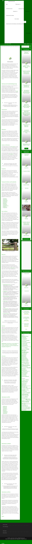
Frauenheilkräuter (24, 338)
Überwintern (24, 409)
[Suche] (30, 47)
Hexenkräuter (24, 354)
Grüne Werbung (5, 526)
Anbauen (24, 379)
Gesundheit (28, 392)
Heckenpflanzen (27, 393)
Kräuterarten (24, 357)
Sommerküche (24, 367)
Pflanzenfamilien (25, 366)
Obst (28, 362)
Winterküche (24, 373)
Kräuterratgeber (24, 397)
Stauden (29, 367)
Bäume (27, 336)
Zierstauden (24, 374)
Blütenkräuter (24, 385)
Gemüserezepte (24, 343)
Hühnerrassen (12, 267)
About (7, 4)
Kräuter (24, 356)
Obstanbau (28, 398)
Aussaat (23, 382)
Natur (26, 398)
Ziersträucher (24, 375)
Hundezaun (3, 329)
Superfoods (24, 370)
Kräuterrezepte (25, 359)
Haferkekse (26, 201)
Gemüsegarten (24, 391)
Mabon (27, 397)
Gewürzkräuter (25, 345)
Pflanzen (28, 400)
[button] (24, 22)
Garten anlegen (28, 388)
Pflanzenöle (27, 402)
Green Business (27, 346)
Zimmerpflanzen (25, 376)
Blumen (24, 336)
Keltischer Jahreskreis (25, 395)
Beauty (26, 382)
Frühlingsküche (24, 339)
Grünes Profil (5, 524)
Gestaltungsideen (24, 392)
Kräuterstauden (25, 360)
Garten (27, 340)
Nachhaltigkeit (23, 398)
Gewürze (23, 393)
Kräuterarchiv (26, 287)
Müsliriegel (26, 218)
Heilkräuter (25, 352)
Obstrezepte (27, 363)
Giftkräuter (23, 346)
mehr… (26, 329)
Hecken (17, 91)
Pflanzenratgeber (24, 402)
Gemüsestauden (24, 344)
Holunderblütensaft (26, 235)
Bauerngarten (13, 146)
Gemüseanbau (27, 390)
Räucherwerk (28, 403)
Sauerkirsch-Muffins (26, 184)
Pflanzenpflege (25, 401)
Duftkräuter (24, 337)
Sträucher (24, 368)
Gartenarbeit (24, 341)
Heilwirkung (25, 394)
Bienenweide (24, 383)
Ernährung (24, 387)
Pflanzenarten (26, 365)
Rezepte (24, 403)
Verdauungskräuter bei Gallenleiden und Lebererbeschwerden (26, 86)
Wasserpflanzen (24, 371)
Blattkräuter (24, 384)
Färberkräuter (24, 340)
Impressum (4, 530)
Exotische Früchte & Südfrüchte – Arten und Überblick (26, 66)
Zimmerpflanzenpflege (26, 408)
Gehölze (24, 390)
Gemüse (28, 342)
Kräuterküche (25, 358)
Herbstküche (24, 353)
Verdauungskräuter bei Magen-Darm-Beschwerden (26, 125)
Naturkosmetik (25, 362)
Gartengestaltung (24, 342)
